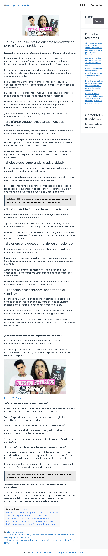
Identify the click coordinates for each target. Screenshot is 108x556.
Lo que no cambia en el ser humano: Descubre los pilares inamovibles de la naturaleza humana (93, 73)
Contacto (96, 5)
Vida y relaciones (15, 532)
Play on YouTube (13, 398)
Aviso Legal (59, 552)
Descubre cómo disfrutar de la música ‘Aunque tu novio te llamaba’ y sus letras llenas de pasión (94, 98)
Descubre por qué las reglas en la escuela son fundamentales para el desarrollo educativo (94, 86)
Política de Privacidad (42, 552)
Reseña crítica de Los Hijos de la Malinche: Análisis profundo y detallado (94, 61)
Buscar (89, 16)
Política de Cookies (75, 552)
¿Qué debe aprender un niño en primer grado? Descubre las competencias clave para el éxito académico (94, 49)
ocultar (24, 509)
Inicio (83, 5)
